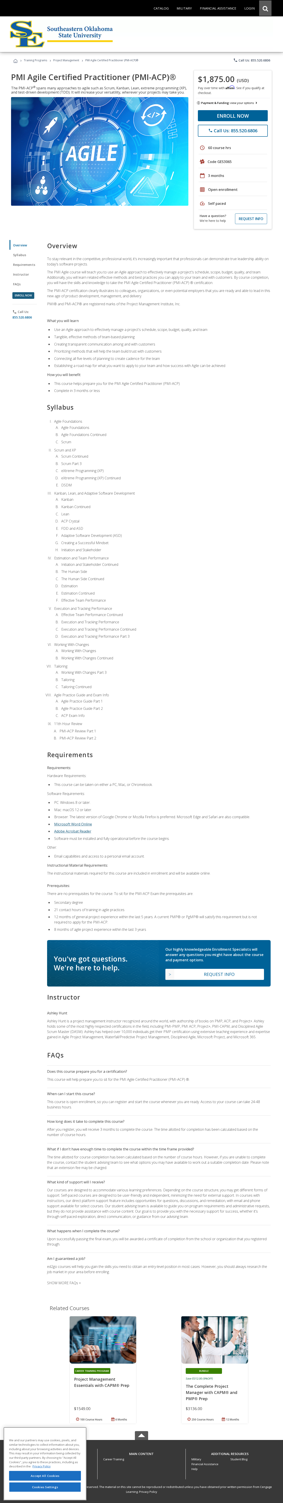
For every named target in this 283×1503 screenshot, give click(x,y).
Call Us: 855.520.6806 (251, 60)
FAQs (17, 284)
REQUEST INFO (251, 218)
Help (194, 1469)
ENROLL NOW (233, 115)
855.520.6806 (22, 317)
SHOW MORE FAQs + (64, 1282)
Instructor (21, 274)
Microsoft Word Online (73, 824)
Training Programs (35, 60)
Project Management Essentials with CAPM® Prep (101, 1382)
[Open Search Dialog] (265, 8)
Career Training (113, 1459)
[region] (45, 1463)
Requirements (24, 265)
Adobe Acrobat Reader (72, 831)
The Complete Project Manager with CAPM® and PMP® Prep (211, 1392)
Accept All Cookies (45, 1476)
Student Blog (238, 1459)
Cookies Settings (45, 1487)
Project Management (66, 60)
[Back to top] (141, 1453)
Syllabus (19, 255)
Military (196, 1459)
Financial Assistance (204, 1464)
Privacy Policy (148, 1492)
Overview (20, 245)
